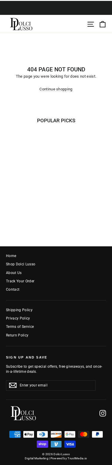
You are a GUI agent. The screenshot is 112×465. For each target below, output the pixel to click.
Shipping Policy (19, 310)
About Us (14, 273)
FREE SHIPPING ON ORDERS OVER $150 (56, 11)
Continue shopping (56, 89)
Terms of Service (20, 327)
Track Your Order (20, 281)
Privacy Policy (18, 318)
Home (11, 256)
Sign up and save (26, 357)
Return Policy (17, 335)
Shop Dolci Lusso (20, 264)
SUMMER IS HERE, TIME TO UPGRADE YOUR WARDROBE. (56, 4)
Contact (12, 289)
